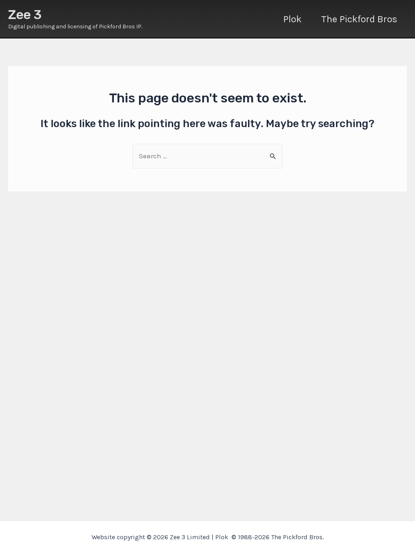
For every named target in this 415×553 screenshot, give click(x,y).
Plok (292, 19)
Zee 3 (25, 14)
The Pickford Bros (359, 19)
